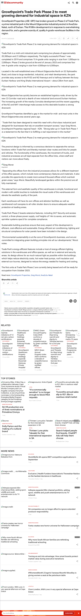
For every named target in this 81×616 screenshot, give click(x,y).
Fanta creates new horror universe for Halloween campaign (53, 526)
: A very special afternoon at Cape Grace (53, 590)
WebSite (27, 301)
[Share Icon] (77, 462)
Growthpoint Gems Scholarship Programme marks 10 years (72, 349)
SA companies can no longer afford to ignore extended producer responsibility (51, 510)
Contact (20, 301)
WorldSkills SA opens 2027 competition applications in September (52, 458)
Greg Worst (35, 275)
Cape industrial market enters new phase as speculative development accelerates (27, 311)
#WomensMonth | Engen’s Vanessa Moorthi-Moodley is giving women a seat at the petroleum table (52, 574)
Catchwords (10, 38)
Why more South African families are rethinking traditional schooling (48, 541)
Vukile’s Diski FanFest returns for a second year (17, 315)
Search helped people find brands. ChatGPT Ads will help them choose (66, 434)
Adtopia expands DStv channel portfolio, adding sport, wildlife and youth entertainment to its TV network (49, 492)
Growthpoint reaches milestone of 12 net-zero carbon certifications (7, 349)
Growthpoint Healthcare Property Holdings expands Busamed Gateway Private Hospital (23, 358)
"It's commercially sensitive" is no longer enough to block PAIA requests (39, 393)
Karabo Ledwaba (7, 434)
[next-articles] (79, 333)
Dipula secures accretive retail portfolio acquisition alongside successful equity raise (28, 308)
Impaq (30, 545)
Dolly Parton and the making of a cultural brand (12, 429)
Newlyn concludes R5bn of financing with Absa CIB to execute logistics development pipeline (30, 313)
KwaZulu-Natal (47, 275)
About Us (12, 301)
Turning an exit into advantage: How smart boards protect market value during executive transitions (53, 557)
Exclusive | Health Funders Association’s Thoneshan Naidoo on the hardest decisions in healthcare (54, 474)
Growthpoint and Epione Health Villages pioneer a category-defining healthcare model (28, 310)
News (6, 301)
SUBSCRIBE (69, 613)
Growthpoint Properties (20, 275)
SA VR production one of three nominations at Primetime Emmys (13, 409)
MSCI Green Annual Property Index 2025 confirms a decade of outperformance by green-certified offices (40, 358)
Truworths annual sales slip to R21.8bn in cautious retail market (67, 394)
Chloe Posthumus (33, 594)
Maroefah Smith (33, 578)
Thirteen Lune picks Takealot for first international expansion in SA (40, 434)
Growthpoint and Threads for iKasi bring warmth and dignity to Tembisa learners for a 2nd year (56, 355)
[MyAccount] (77, 2)
